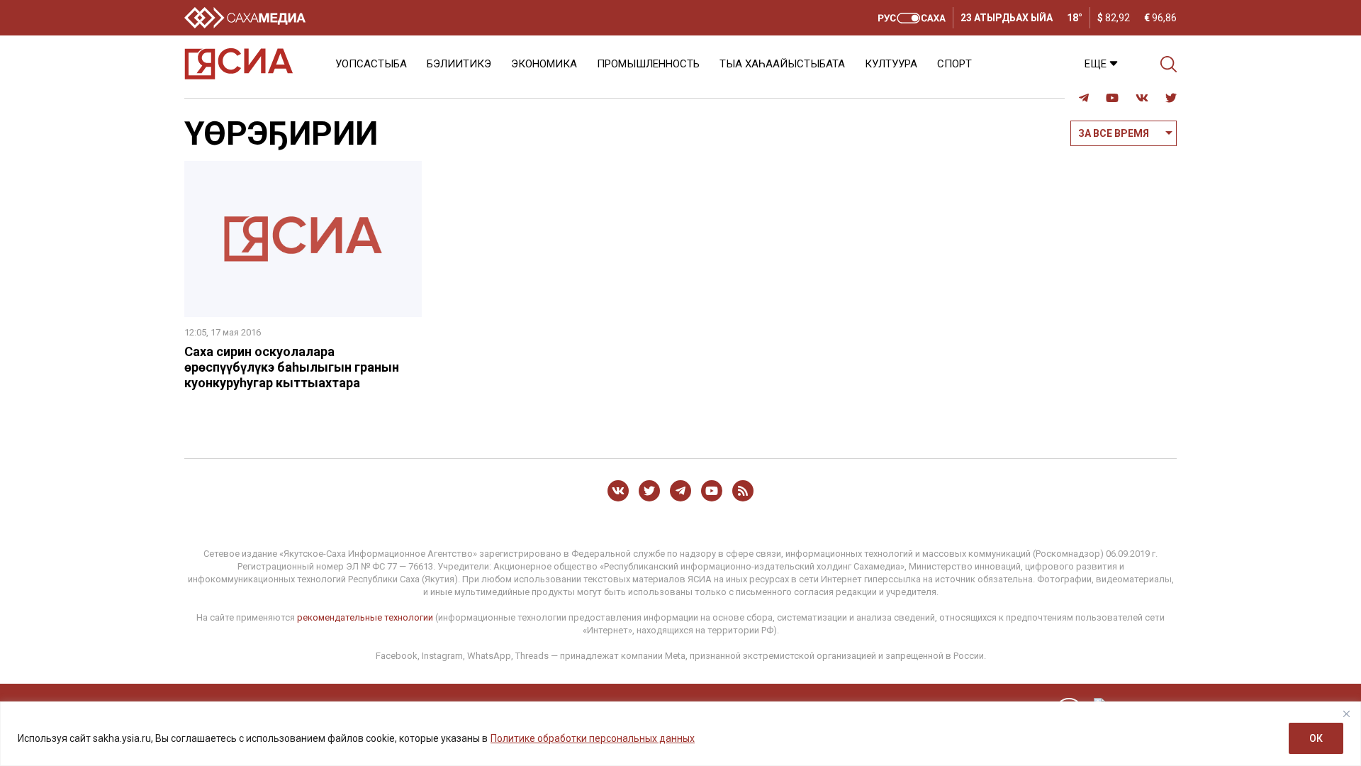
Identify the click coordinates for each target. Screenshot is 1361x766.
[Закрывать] (1346, 713)
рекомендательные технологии (365, 617)
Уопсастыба (371, 63)
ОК (1316, 738)
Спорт (954, 63)
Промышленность (648, 63)
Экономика (544, 63)
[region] (680, 733)
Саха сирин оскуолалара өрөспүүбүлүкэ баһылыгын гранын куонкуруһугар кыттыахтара (291, 367)
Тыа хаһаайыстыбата (782, 63)
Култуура (891, 63)
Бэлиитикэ (459, 63)
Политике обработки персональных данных (593, 738)
